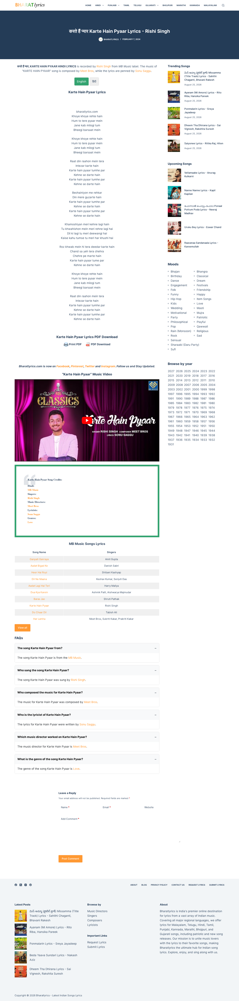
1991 (171, 398)
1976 (195, 407)
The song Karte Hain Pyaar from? (39, 648)
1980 (211, 403)
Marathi (181, 5)
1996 (179, 394)
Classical (202, 276)
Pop (173, 326)
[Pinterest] (30, 885)
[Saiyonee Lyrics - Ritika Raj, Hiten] (174, 146)
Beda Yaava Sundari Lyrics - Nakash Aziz (53, 957)
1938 (211, 435)
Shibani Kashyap (111, 572)
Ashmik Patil (99, 592)
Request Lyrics (197, 885)
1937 (171, 439)
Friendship (203, 289)
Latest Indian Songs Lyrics (67, 995)
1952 (195, 426)
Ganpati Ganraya (39, 559)
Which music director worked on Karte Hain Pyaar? (52, 737)
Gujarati (150, 5)
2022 (211, 371)
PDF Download (100, 344)
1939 (203, 435)
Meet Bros (87, 71)
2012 (195, 380)
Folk (173, 289)
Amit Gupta (111, 559)
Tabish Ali (111, 612)
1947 (187, 430)
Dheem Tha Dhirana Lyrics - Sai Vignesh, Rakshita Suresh (50, 971)
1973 (171, 412)
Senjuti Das (120, 579)
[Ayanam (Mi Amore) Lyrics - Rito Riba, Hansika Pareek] (174, 97)
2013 (187, 380)
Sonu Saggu (143, 71)
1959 (187, 421)
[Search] (223, 5)
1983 (187, 403)
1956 (211, 421)
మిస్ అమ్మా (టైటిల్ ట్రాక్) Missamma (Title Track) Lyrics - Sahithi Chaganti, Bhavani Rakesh (202, 76)
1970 (195, 412)
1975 (203, 407)
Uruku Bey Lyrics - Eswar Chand (202, 227)
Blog (144, 885)
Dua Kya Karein (39, 592)
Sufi (173, 349)
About (133, 885)
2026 (179, 371)
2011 (203, 380)
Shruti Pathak (111, 599)
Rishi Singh (104, 66)
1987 (203, 398)
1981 (203, 403)
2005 (203, 384)
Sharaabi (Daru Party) (185, 344)
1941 (187, 435)
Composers (94, 920)
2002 (179, 389)
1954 (179, 426)
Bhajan (175, 271)
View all (22, 627)
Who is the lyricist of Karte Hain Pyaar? (44, 714)
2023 (203, 371)
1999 (203, 389)
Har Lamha (39, 618)
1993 (203, 394)
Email (107, 807)
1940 (195, 435)
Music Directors (97, 911)
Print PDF (75, 344)
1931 (171, 444)
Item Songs (204, 299)
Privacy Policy (159, 885)
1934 (195, 439)
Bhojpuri (168, 5)
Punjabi (112, 5)
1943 (171, 435)
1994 (195, 394)
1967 (171, 416)
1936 (179, 439)
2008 (179, 384)
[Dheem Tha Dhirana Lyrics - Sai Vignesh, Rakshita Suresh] (174, 129)
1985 (171, 403)
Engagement (179, 285)
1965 (187, 416)
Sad (199, 335)
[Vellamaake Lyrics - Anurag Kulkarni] (174, 175)
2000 (195, 389)
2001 (187, 389)
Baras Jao (39, 599)
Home (88, 5)
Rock (174, 335)
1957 (203, 421)
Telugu (137, 5)
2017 (203, 375)
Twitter (90, 366)
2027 (171, 371)
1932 (211, 439)
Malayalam (210, 5)
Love (30, 522)
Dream (201, 280)
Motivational (179, 312)
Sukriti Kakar (109, 618)
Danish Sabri (111, 565)
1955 (171, 426)
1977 (187, 407)
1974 (211, 407)
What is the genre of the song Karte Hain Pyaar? (50, 759)
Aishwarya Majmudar (119, 592)
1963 (203, 416)
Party (174, 317)
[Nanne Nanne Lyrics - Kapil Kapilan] (174, 192)
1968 (211, 412)
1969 (203, 412)
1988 (195, 398)
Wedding (176, 308)
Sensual (176, 340)
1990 (179, 398)
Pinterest (77, 366)
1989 (187, 398)
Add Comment (70, 818)
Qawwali (202, 326)
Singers (92, 915)
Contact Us (178, 885)
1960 (179, 421)
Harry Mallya (111, 585)
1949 (171, 430)
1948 (179, 430)
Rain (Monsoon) (181, 331)
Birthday (176, 276)
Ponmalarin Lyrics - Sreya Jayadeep (53, 943)
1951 (203, 426)
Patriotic (202, 317)
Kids (174, 303)
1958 (195, 421)
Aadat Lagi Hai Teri (39, 585)
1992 (211, 394)
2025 (187, 371)
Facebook (63, 366)
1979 (171, 407)
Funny (175, 294)
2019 (187, 375)
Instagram (108, 366)
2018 (195, 375)
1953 (187, 426)
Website (149, 807)
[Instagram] (25, 885)
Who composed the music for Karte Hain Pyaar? (50, 692)
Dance (175, 280)
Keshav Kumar (104, 579)
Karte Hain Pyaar (39, 605)
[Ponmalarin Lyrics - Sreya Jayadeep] (174, 113)
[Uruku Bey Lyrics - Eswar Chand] (174, 227)
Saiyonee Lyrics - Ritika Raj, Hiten (203, 143)
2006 (195, 384)
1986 (211, 398)
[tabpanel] (87, 205)
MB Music (33, 490)
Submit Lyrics (216, 885)
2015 (171, 380)
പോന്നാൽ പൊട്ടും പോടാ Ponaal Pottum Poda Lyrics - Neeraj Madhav (203, 210)
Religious (202, 331)
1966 (179, 416)
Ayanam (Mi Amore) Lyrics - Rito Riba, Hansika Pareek (51, 930)
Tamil (126, 5)
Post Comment (70, 858)
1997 (171, 394)
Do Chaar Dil (39, 612)
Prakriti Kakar (126, 618)
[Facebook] (16, 885)
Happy (201, 294)
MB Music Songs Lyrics (87, 544)
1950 (211, 426)
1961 (171, 421)
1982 (195, 403)
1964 (195, 416)
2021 (171, 375)
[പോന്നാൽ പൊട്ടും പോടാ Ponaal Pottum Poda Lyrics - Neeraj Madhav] (174, 210)
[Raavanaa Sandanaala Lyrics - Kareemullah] (174, 245)
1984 (179, 403)
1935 (187, 439)
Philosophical (179, 322)
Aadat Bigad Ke (39, 565)
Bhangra (202, 271)
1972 (179, 412)
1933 (203, 439)
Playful (201, 322)
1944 (211, 430)
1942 (179, 435)
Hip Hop (176, 299)
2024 (195, 371)
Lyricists (92, 925)
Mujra (200, 312)
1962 (211, 416)
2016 (211, 375)
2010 (211, 380)
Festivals (202, 285)
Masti (200, 308)
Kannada (195, 5)
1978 (179, 407)
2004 (211, 384)
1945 (203, 430)
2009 (171, 384)
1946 (195, 430)
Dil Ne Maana (39, 579)
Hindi (98, 5)
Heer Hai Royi (39, 572)
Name (65, 807)
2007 (187, 384)
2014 (179, 380)
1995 (187, 394)
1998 (211, 389)
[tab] (81, 81)
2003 (171, 389)
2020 (179, 375)
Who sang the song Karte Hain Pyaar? (43, 670)
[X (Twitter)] (21, 885)
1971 (187, 412)
